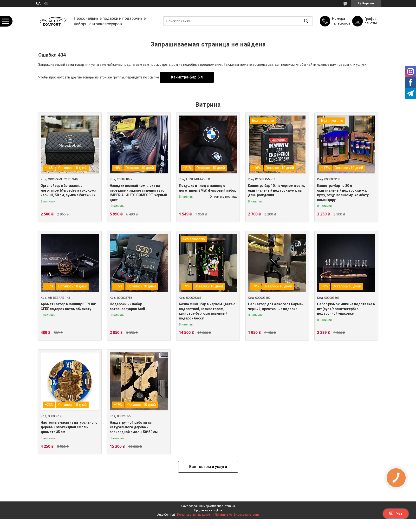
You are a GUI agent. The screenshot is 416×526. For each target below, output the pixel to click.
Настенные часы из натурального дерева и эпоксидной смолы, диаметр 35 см (69, 427)
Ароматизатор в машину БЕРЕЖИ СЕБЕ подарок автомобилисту (69, 306)
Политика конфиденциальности (237, 514)
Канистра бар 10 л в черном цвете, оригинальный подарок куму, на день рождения (276, 190)
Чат (399, 513)
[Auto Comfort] (53, 21)
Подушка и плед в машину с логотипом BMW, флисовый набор (207, 188)
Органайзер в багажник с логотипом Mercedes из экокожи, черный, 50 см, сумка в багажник (69, 190)
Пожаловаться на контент (195, 514)
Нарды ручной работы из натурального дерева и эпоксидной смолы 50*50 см (134, 427)
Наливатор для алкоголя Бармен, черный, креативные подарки (276, 306)
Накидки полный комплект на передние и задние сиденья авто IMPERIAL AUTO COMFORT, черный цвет (138, 193)
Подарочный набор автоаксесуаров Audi (127, 306)
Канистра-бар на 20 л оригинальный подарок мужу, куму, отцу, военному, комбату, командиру (343, 193)
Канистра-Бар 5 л (187, 77)
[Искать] (306, 21)
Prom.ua (229, 506)
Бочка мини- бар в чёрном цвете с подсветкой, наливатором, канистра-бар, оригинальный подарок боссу (207, 311)
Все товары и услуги (208, 466)
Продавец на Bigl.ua (208, 510)
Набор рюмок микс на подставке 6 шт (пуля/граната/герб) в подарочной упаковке (346, 308)
